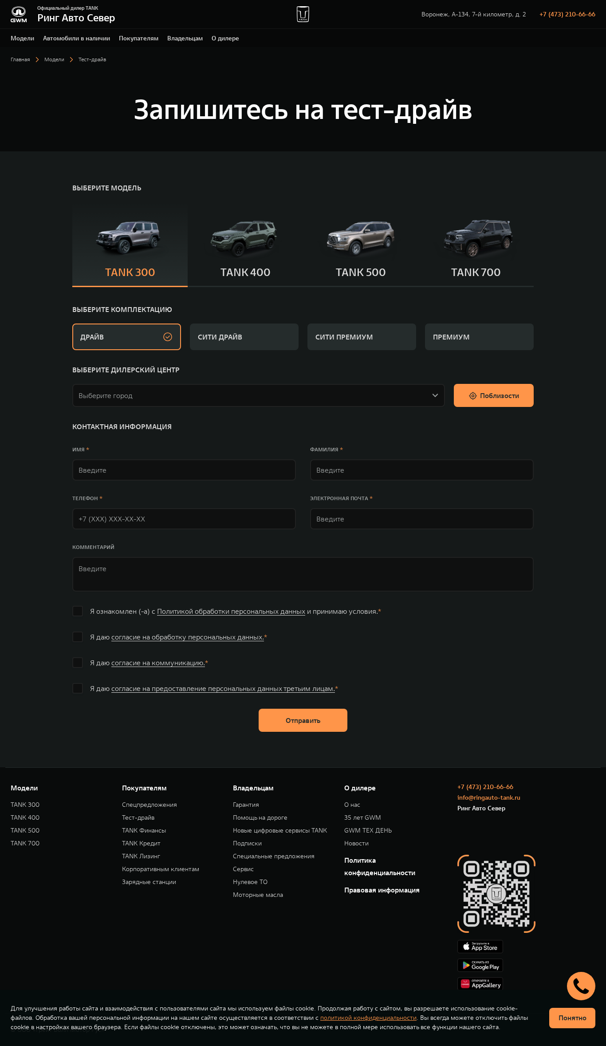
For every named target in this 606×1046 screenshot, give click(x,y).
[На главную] (19, 14)
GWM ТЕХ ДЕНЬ (368, 830)
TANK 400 (25, 817)
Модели (22, 38)
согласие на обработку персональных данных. (187, 636)
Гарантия (246, 805)
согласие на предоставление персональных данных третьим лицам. (223, 688)
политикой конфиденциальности (368, 1018)
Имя (78, 449)
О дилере (225, 38)
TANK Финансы (144, 830)
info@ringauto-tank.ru (488, 797)
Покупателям (138, 38)
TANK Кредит (141, 843)
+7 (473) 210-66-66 (567, 14)
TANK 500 (25, 830)
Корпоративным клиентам (160, 869)
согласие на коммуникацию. (158, 662)
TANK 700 (25, 843)
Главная (20, 59)
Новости (356, 843)
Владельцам (185, 38)
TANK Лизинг (141, 856)
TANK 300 (25, 805)
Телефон (85, 498)
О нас (352, 805)
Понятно (572, 1017)
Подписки (247, 843)
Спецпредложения (149, 805)
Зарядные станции (149, 882)
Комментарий (93, 547)
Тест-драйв (138, 817)
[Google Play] (526, 965)
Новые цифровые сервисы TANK (280, 830)
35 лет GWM (362, 817)
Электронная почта (339, 498)
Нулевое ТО (250, 882)
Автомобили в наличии (76, 38)
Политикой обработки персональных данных (231, 611)
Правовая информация (382, 889)
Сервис (243, 869)
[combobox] (253, 393)
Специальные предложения (274, 856)
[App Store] (526, 946)
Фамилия (324, 449)
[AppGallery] (526, 984)
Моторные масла (258, 895)
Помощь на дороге (260, 817)
